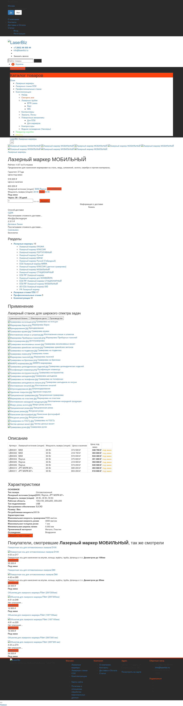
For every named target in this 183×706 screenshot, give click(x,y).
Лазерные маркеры (25, 83)
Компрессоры (27, 126)
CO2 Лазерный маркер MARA (33, 263)
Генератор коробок (25, 131)
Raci (29, 106)
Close (12, 80)
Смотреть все (27, 97)
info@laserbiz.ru (21, 50)
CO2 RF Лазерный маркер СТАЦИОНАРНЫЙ (40, 280)
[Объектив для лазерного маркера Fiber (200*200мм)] (34, 596)
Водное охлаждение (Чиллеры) (36, 128)
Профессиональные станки (28, 88)
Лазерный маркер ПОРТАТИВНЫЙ (35, 252)
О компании (13, 19)
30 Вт (42, 191)
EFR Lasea (32, 103)
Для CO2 (31, 120)
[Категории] (12, 142)
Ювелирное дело (39, 318)
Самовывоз (13, 229)
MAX (37, 188)
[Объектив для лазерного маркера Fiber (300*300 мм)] (34, 641)
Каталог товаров (17, 68)
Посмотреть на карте (131, 671)
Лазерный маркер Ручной (31, 255)
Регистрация (19, 33)
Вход (16, 30)
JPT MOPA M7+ (54, 188)
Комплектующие (23, 91)
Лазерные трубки (29, 100)
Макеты (19, 134)
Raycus (43, 188)
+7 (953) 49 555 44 (22, 47)
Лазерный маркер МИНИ (31, 257)
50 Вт (47, 191)
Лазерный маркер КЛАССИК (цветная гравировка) (42, 266)
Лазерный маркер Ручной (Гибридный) (37, 260)
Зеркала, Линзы (28, 114)
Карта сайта (77, 681)
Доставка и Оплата (17, 24)
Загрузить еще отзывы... (20, 535)
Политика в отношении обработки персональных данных (78, 692)
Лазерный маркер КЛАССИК (32, 249)
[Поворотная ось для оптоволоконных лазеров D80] (33, 573)
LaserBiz (14, 138)
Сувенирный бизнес (18, 318)
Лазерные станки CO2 (26, 86)
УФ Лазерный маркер (29, 289)
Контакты (12, 22)
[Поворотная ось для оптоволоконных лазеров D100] (33, 551)
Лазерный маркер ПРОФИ (31, 246)
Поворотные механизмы (32, 117)
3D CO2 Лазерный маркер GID (33, 286)
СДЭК (10, 212)
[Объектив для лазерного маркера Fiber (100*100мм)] (34, 619)
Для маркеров (33, 123)
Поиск (37, 60)
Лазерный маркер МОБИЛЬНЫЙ (34, 269)
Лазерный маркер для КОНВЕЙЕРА (35, 277)
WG (29, 108)
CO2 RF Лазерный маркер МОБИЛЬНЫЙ (38, 283)
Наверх (3, 704)
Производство (56, 318)
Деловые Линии (15, 224)
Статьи (11, 27)
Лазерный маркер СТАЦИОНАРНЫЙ (36, 272)
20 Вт (36, 191)
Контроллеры (27, 111)
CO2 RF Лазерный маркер (31, 275)
